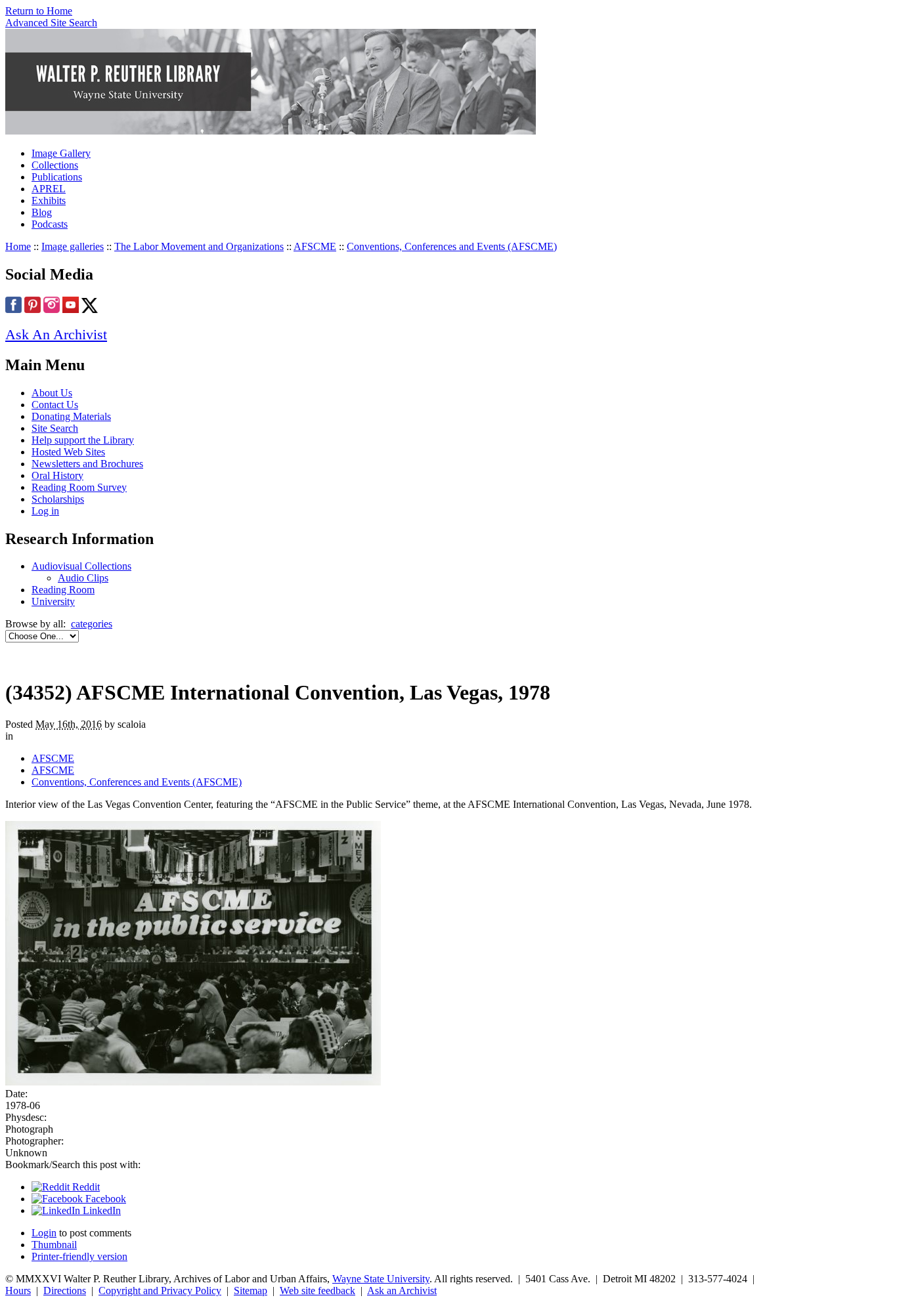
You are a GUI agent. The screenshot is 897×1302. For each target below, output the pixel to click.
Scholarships (58, 499)
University (53, 601)
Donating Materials (71, 416)
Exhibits (49, 200)
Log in (45, 510)
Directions (64, 1290)
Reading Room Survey (79, 487)
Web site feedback (317, 1290)
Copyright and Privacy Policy (159, 1290)
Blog (42, 212)
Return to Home (38, 10)
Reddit (85, 1186)
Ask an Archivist (402, 1290)
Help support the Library (83, 440)
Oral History (57, 475)
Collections (55, 165)
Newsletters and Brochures (87, 463)
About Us (52, 392)
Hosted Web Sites (68, 451)
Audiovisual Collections (81, 566)
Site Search (55, 428)
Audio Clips (83, 577)
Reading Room (63, 589)
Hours (18, 1290)
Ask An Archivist (56, 334)
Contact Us (55, 404)
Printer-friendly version (79, 1256)
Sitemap (250, 1290)
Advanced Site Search (51, 22)
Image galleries (72, 246)
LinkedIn (100, 1210)
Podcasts (50, 224)
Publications (57, 176)
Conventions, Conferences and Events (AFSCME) (452, 246)
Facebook (104, 1198)
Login (44, 1232)
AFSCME (315, 246)
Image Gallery (61, 153)
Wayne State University (380, 1278)
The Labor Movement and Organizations (199, 246)
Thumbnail (54, 1244)
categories (91, 623)
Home (18, 246)
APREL (49, 188)
